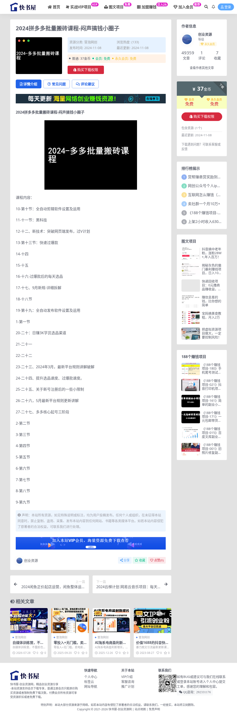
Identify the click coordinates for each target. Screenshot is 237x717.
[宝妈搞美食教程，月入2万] (190, 318)
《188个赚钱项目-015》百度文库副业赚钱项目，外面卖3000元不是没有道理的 (212, 438)
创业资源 (31, 560)
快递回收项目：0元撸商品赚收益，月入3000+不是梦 (211, 289)
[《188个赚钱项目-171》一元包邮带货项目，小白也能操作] (190, 417)
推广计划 (127, 686)
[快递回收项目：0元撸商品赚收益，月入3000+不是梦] (190, 285)
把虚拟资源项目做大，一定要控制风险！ (211, 333)
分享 (127, 560)
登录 (228, 7)
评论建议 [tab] (88, 84)
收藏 (142, 560)
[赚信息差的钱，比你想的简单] (190, 301)
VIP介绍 (127, 676)
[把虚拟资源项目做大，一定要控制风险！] (190, 334)
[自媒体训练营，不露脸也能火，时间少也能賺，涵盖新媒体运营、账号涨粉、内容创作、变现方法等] (29, 620)
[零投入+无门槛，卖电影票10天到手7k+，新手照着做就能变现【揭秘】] (70, 620)
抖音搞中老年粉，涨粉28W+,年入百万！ (211, 253)
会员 (191, 99)
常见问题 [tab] (59, 84)
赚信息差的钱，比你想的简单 (211, 301)
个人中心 (90, 676)
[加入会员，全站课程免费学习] (91, 98)
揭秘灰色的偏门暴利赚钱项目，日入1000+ (212, 271)
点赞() (159, 560)
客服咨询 (127, 681)
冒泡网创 (90, 42)
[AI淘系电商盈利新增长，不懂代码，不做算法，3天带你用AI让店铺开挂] (111, 620)
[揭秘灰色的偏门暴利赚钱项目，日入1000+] (190, 269)
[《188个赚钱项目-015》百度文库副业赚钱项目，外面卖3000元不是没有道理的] (190, 433)
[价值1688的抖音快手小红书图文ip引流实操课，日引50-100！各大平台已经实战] (152, 620)
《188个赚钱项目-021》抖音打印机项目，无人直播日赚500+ (211, 388)
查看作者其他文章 (202, 68)
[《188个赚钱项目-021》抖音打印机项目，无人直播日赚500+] (190, 385)
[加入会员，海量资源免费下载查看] (91, 544)
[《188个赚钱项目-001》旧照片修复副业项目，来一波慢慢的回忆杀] (190, 449)
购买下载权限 (87, 70)
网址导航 (90, 686)
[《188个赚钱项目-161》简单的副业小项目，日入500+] (190, 401)
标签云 (89, 681)
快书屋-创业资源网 (120, 709)
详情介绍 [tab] (30, 84)
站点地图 (140, 709)
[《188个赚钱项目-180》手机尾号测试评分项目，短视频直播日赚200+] (190, 369)
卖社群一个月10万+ (204, 203)
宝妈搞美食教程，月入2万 (211, 315)
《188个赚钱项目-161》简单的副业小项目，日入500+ (212, 402)
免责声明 (154, 709)
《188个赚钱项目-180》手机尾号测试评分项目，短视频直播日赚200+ (212, 374)
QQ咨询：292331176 (196, 692)
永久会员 (216, 99)
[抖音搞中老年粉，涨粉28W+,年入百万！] (190, 253)
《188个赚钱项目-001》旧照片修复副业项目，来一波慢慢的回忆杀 (211, 452)
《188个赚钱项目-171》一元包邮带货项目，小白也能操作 (211, 420)
